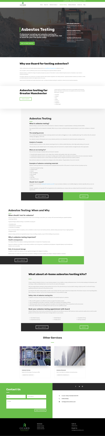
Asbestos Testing (63, 4)
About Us (46, 4)
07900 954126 (65, 398)
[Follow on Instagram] (82, 386)
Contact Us (79, 4)
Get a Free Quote (27, 43)
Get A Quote (42, 196)
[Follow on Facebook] (75, 386)
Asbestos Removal (72, 4)
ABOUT (84, 196)
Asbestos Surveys (53, 4)
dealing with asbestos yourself (48, 184)
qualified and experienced (50, 68)
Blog (84, 4)
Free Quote (26, 98)
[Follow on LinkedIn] (79, 386)
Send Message (40, 410)
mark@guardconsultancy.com (69, 401)
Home (41, 4)
